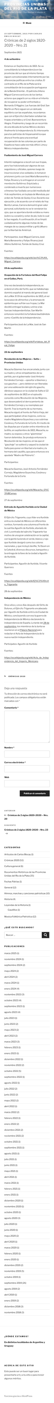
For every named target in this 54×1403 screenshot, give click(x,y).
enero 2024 (10, 988)
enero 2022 (10, 1124)
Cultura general (12, 866)
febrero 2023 (11, 1047)
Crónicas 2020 (17, 676)
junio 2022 (9, 1094)
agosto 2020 (10, 1218)
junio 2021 (9, 1165)
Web (6, 777)
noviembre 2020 (12, 1206)
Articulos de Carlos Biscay (17, 854)
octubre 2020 (11, 1212)
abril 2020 (9, 1241)
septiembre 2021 (13, 1147)
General (8, 887)
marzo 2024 (10, 983)
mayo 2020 (10, 1236)
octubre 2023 (11, 1000)
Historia (8, 899)
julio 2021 (9, 1159)
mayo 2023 (10, 1030)
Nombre (9, 747)
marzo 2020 (10, 1247)
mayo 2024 (10, 971)
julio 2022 (9, 1088)
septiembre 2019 (13, 1283)
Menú (28, 23)
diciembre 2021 (12, 1130)
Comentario (11, 707)
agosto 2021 (10, 1153)
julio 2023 (9, 1018)
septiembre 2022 (13, 1077)
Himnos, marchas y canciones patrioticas (25, 893)
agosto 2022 (10, 1083)
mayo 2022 (10, 1100)
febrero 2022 (11, 1118)
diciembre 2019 (12, 1265)
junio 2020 (9, 1230)
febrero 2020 (11, 1253)
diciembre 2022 (12, 1059)
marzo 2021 (10, 1183)
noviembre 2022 (12, 1065)
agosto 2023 (10, 1012)
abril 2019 (9, 1294)
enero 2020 (10, 1259)
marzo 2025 (10, 953)
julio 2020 (9, 1224)
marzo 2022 (10, 1112)
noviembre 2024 (12, 959)
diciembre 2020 (12, 1200)
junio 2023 (9, 1024)
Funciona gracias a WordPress (18, 1396)
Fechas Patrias (11, 881)
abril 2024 (9, 977)
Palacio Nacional (28, 630)
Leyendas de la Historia (16, 905)
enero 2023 (10, 1053)
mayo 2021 (9, 1171)
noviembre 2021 (12, 1136)
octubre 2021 (11, 1141)
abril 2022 (9, 1106)
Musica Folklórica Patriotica (18, 916)
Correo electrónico (15, 762)
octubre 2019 (11, 1277)
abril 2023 (9, 1036)
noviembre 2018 (12, 1312)
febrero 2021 (11, 1189)
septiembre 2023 (13, 1006)
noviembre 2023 (12, 994)
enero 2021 (10, 1194)
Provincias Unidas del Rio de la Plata (25, 6)
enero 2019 (10, 1300)
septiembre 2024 (13, 965)
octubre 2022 (11, 1071)
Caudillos (12, 910)
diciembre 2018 (12, 1306)
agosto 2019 (10, 1289)
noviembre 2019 (12, 1271)
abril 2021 (9, 1177)
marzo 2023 (10, 1041)
